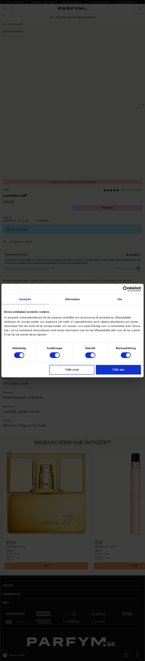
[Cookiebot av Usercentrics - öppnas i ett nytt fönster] (125, 289)
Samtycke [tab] (25, 299)
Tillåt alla (118, 369)
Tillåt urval (72, 369)
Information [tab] (72, 299)
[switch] (55, 355)
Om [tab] (120, 299)
